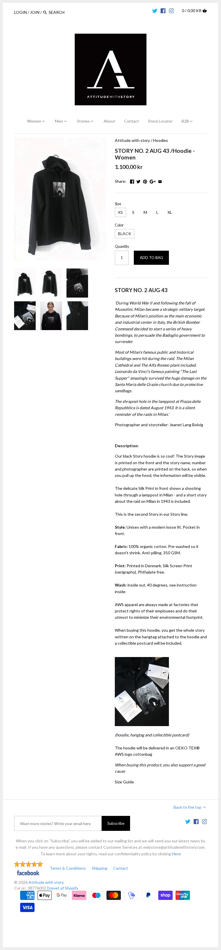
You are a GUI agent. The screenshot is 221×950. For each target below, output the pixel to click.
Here (176, 853)
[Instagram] (171, 10)
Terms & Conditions (68, 868)
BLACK (124, 233)
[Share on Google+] (153, 180)
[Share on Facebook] (132, 180)
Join (34, 12)
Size (118, 204)
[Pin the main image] (145, 180)
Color (119, 225)
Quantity (122, 246)
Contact (120, 868)
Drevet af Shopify (62, 888)
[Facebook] (163, 10)
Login (20, 12)
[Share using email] (160, 180)
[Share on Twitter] (138, 180)
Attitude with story (132, 140)
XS (120, 212)
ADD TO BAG (151, 257)
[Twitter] (154, 10)
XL (169, 212)
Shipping (99, 868)
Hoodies (160, 140)
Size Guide (124, 781)
